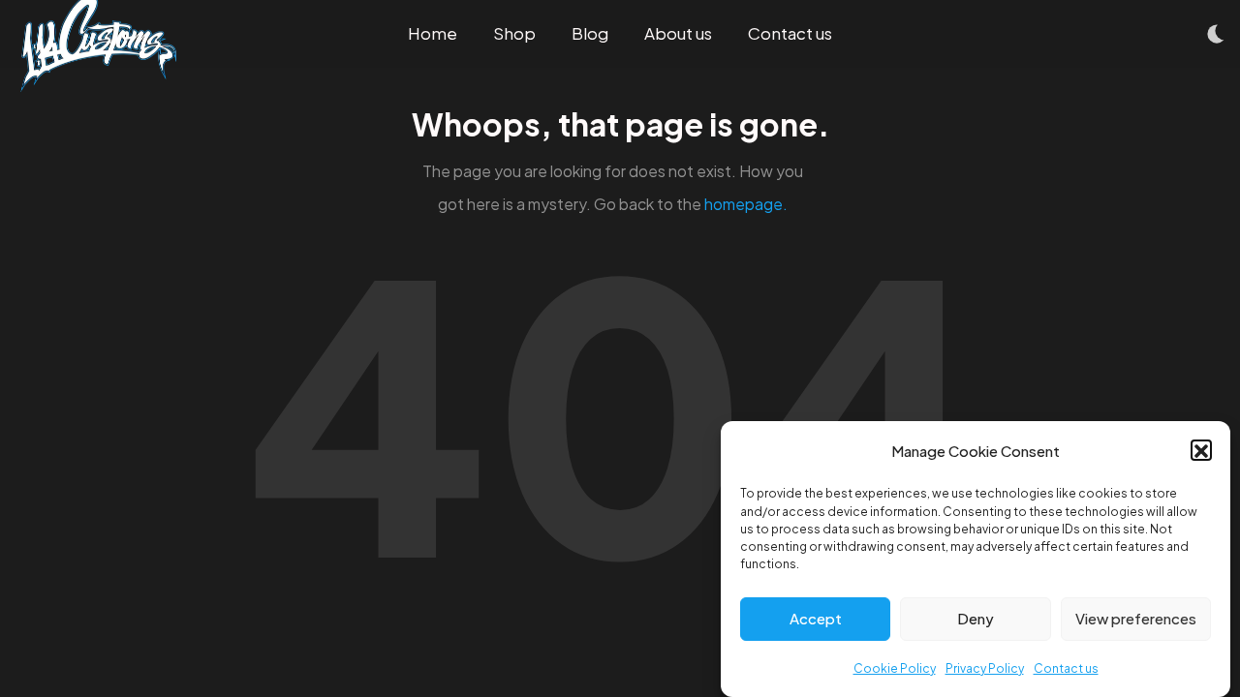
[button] (1201, 451)
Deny (975, 618)
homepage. (746, 204)
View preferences (1135, 618)
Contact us (1066, 667)
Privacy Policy (985, 667)
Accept (816, 618)
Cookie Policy (894, 667)
